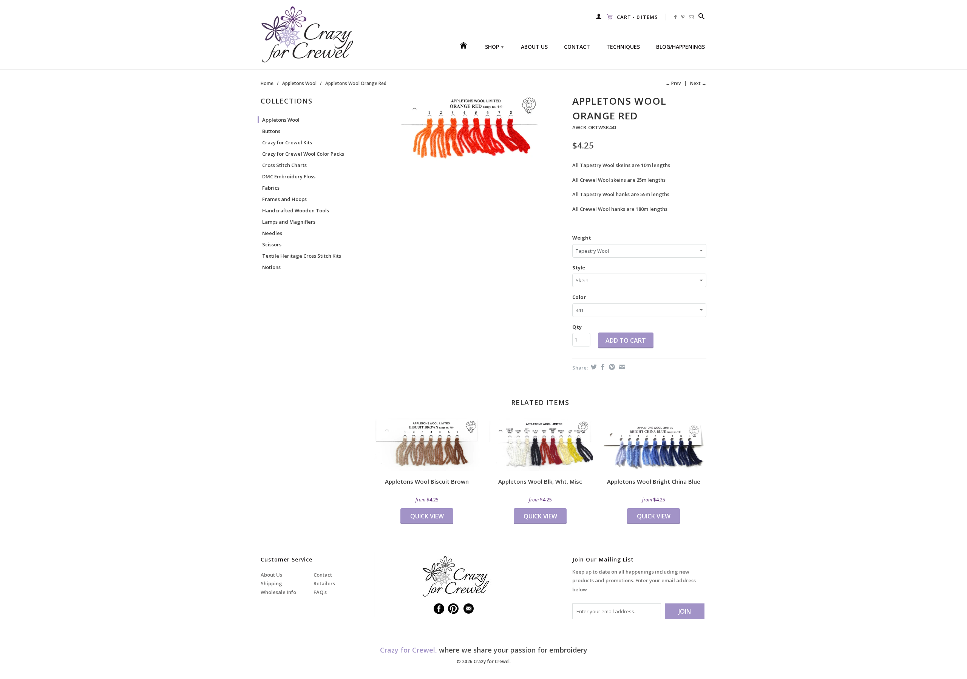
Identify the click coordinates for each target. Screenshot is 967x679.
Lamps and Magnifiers (288, 221)
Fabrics (271, 187)
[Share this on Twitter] (593, 367)
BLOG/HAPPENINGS (680, 46)
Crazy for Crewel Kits (287, 142)
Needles (272, 233)
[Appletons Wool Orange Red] (469, 128)
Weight (581, 237)
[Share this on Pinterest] (611, 367)
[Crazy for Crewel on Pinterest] (683, 17)
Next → (698, 83)
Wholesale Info (278, 592)
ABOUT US (534, 46)
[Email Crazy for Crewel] (691, 17)
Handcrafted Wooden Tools (295, 210)
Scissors (271, 244)
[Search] (701, 16)
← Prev (673, 83)
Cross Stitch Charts (284, 165)
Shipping (271, 583)
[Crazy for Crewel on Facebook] (675, 17)
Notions (271, 267)
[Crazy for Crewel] (313, 34)
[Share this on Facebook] (602, 367)
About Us (271, 574)
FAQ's (320, 592)
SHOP (494, 46)
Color (579, 297)
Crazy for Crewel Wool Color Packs (303, 153)
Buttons (271, 131)
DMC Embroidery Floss (288, 176)
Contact (323, 574)
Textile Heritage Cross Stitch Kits (301, 255)
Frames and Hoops (284, 199)
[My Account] (599, 16)
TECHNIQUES (623, 46)
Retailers (324, 583)
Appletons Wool (281, 119)
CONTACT (577, 46)
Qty (577, 326)
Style (578, 267)
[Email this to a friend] (621, 367)
